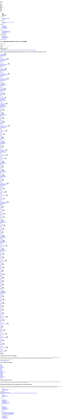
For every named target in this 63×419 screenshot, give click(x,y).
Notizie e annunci (4, 32)
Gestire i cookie (4, 33)
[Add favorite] (5, 54)
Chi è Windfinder (4, 27)
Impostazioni (5, 15)
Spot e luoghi (4, 19)
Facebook (12, 412)
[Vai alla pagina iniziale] (0, 0)
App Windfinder (4, 25)
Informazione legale (4, 37)
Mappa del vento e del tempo (6, 18)
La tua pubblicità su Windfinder (6, 31)
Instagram (12, 413)
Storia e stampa (4, 26)
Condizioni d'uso (4, 36)
